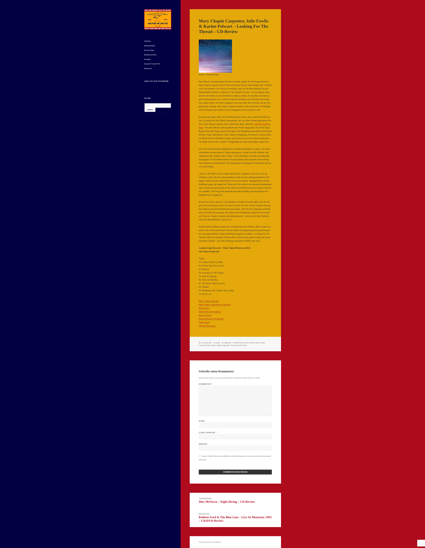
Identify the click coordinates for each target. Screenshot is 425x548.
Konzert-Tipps (149, 50)
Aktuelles (147, 41)
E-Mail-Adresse (207, 433)
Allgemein (227, 343)
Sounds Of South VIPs (152, 64)
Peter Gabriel (211, 345)
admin (218, 343)
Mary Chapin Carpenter (209, 301)
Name (202, 421)
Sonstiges (147, 59)
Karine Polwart (205, 315)
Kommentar (205, 384)
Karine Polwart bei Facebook (211, 319)
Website (203, 444)
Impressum (148, 68)
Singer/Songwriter (223, 345)
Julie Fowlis (204, 308)
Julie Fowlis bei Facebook (210, 312)
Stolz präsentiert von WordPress (210, 542)
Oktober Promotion (207, 326)
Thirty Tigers (204, 322)
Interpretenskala (149, 46)
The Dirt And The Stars (238, 345)
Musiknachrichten (150, 55)
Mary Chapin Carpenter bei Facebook (215, 304)
